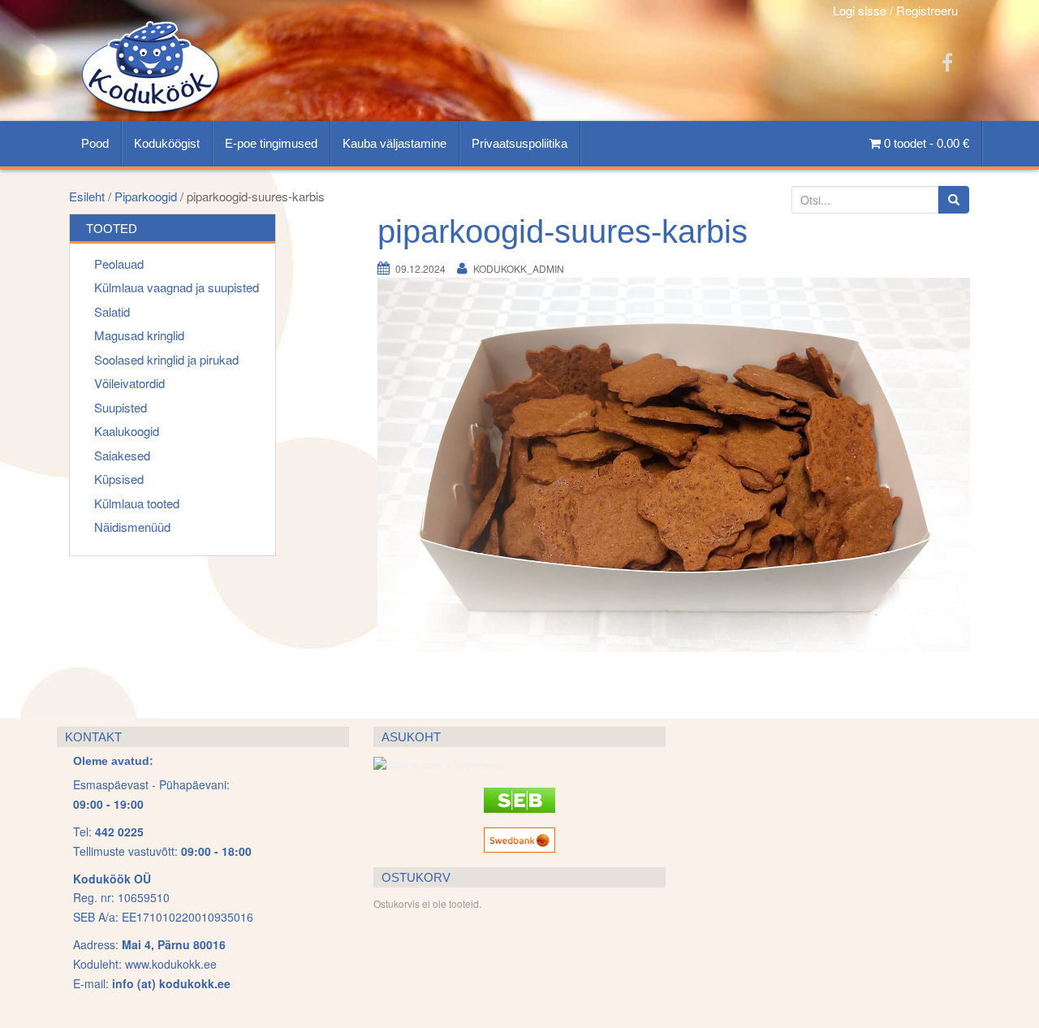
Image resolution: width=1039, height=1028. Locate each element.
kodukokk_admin (518, 268)
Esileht (87, 196)
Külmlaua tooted (136, 503)
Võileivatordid (129, 382)
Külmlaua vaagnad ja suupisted (176, 287)
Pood (95, 143)
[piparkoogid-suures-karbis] (673, 479)
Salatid (112, 311)
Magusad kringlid (139, 334)
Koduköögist (167, 143)
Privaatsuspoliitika (519, 143)
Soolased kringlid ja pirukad (166, 359)
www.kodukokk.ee (171, 964)
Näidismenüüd (132, 526)
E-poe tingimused (271, 143)
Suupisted (120, 407)
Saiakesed (122, 455)
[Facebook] (947, 61)
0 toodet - (925, 143)
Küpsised (119, 478)
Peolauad (119, 263)
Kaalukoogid (126, 430)
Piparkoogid (145, 196)
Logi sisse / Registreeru (895, 10)
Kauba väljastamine (394, 143)
